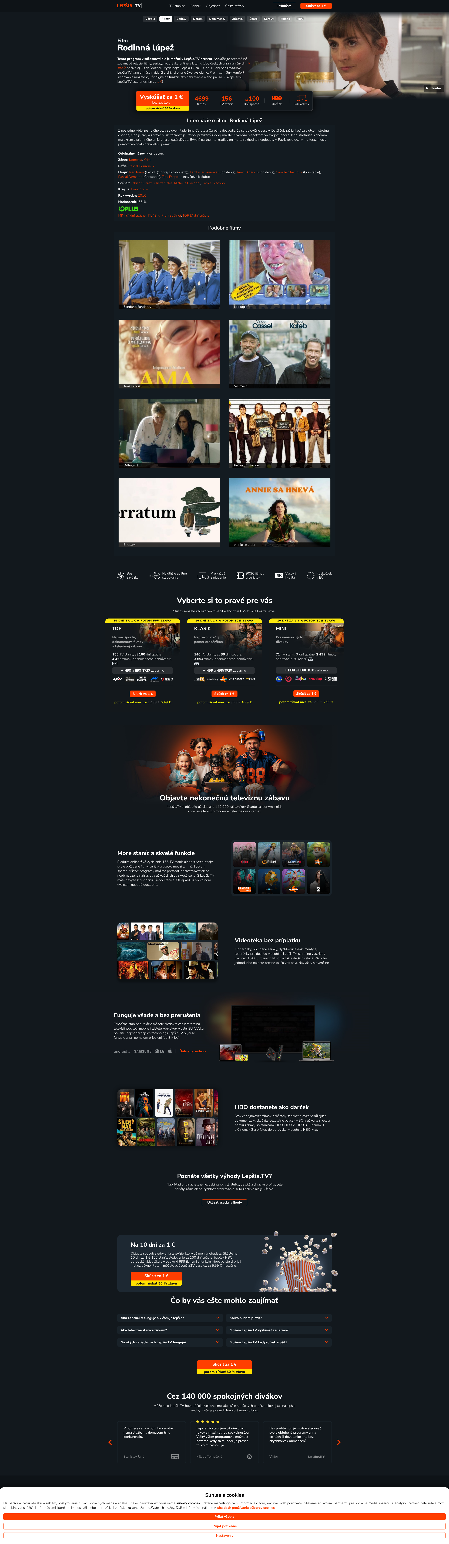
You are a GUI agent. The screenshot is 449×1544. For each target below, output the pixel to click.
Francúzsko (139, 189)
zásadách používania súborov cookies (246, 1507)
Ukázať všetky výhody (224, 1202)
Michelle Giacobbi (187, 183)
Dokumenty (217, 19)
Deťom (198, 19)
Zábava (237, 19)
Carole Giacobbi (213, 183)
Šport (253, 19)
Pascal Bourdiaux (141, 166)
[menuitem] (434, 88)
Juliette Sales (162, 183)
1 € (159, 81)
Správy (269, 19)
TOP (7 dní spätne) (196, 215)
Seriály (181, 19)
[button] (110, 1442)
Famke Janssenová (203, 172)
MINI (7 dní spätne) (132, 215)
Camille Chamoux (289, 172)
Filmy (166, 19)
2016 (142, 195)
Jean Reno (136, 172)
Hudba (285, 19)
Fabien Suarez (141, 183)
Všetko (150, 19)
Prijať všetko (224, 1516)
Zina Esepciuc (172, 177)
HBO (300, 19)
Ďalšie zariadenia (192, 1051)
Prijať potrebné (225, 1526)
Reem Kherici (246, 172)
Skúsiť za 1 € (316, 6)
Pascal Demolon (130, 177)
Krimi (147, 160)
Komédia (135, 160)
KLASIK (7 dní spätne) (164, 215)
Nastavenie (224, 1535)
